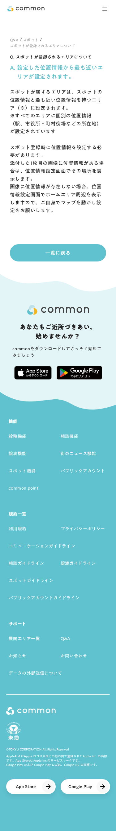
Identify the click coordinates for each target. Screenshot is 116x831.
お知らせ (18, 656)
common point (23, 488)
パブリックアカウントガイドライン (44, 598)
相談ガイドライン (26, 563)
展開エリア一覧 (24, 638)
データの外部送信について (35, 673)
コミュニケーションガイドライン (42, 546)
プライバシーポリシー (83, 529)
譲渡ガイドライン (78, 563)
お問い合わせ (74, 656)
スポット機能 (22, 471)
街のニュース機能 (78, 453)
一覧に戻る (58, 253)
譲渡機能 (18, 453)
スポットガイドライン (31, 580)
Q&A (14, 40)
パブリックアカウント (83, 471)
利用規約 (18, 529)
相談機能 (70, 436)
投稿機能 (18, 436)
